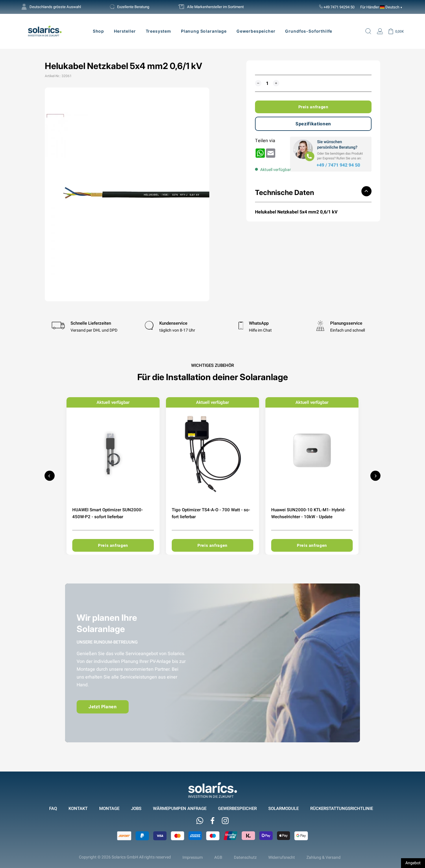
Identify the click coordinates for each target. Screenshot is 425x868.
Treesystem (158, 31)
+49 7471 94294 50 (338, 7)
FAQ (53, 808)
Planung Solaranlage (204, 31)
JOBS (136, 808)
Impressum (192, 857)
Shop (98, 31)
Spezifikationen (313, 123)
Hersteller (125, 31)
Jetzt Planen (102, 706)
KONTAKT (78, 808)
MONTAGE (109, 808)
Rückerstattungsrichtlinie (341, 808)
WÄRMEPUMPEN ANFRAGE (179, 808)
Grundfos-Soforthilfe (308, 31)
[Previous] (50, 476)
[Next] (375, 476)
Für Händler (369, 7)
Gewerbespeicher (256, 31)
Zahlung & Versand (323, 857)
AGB (218, 857)
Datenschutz (245, 857)
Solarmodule (283, 808)
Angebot (413, 863)
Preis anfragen (313, 107)
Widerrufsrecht (281, 857)
